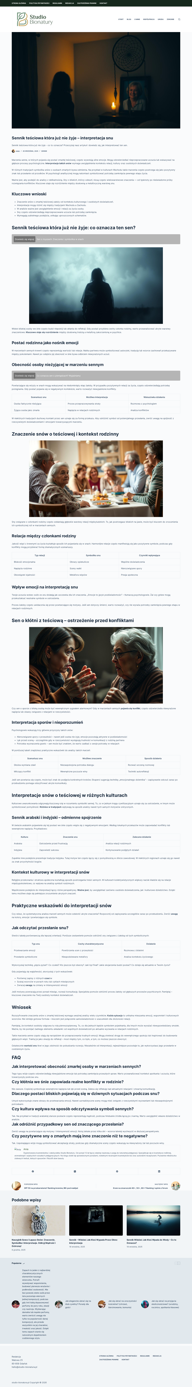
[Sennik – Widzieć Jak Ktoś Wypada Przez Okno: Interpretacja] (96, 1220)
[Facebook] (33, 1171)
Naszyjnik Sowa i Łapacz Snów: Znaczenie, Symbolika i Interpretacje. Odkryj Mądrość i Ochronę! (34, 1242)
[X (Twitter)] (75, 1171)
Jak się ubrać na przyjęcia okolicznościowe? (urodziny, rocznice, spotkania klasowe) (165, 1304)
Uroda (161, 19)
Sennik (44, 151)
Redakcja (69, 3)
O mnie (137, 19)
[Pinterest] (117, 1171)
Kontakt (103, 3)
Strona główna (19, 3)
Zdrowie (170, 19)
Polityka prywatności (39, 3)
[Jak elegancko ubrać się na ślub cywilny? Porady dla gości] (59, 1304)
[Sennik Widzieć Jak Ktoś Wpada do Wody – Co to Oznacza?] (153, 1220)
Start (121, 19)
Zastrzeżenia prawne (86, 3)
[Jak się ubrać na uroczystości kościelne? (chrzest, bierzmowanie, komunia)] (102, 1304)
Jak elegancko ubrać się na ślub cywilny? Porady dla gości (78, 1304)
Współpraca (149, 19)
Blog (129, 19)
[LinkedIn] (159, 1171)
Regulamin (57, 3)
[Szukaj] (179, 19)
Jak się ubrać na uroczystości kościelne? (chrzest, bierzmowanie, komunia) (122, 1304)
